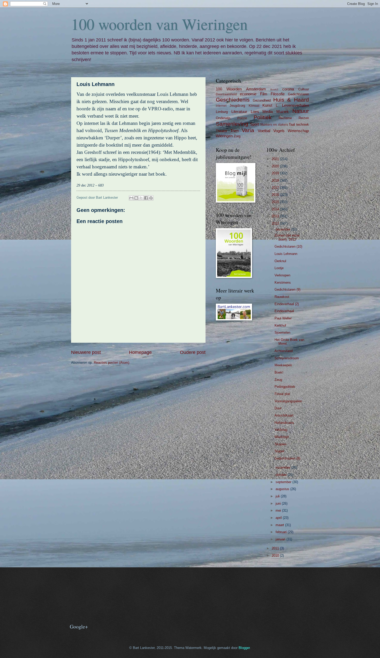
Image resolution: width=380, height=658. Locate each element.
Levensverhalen (295, 105)
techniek (302, 124)
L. (277, 106)
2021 (276, 159)
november (283, 467)
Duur (278, 408)
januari (281, 539)
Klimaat (254, 105)
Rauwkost (282, 297)
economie (248, 94)
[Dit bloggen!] (136, 198)
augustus (283, 489)
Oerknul (280, 261)
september (284, 482)
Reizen (304, 118)
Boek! (279, 372)
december (283, 229)
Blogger (244, 648)
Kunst (267, 105)
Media (267, 111)
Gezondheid (262, 100)
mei (279, 510)
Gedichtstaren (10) (288, 246)
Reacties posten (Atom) (111, 362)
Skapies (281, 444)
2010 (276, 555)
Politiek (263, 117)
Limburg (222, 112)
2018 (276, 180)
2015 (276, 202)
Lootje (279, 268)
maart (280, 525)
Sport (254, 124)
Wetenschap (298, 130)
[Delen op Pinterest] (151, 198)
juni (279, 503)
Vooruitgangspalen (288, 401)
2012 (276, 223)
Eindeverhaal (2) (287, 304)
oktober (282, 475)
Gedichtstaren (298, 94)
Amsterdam (256, 89)
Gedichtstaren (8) (287, 458)
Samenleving (232, 124)
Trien (234, 130)
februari (282, 532)
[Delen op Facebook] (146, 198)
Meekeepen (283, 365)
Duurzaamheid (226, 94)
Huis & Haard (291, 100)
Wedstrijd (281, 437)
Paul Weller (283, 318)
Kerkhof (280, 325)
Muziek (282, 111)
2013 (276, 216)
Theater (221, 131)
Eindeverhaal (284, 311)
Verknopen (282, 275)
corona (288, 89)
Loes (255, 111)
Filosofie (278, 94)
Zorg (237, 136)
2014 (276, 209)
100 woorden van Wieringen (159, 23)
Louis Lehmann (286, 254)
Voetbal (264, 130)
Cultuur (303, 89)
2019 (276, 173)
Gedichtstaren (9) (287, 289)
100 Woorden (229, 89)
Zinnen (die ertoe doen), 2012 (287, 237)
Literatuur (239, 111)
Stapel (279, 451)
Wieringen (224, 136)
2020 (276, 166)
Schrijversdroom (287, 358)
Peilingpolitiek (285, 387)
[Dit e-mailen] (131, 198)
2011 (276, 548)
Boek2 (274, 89)
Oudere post (193, 352)
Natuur (300, 111)
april (279, 518)
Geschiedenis (233, 100)
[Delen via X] (141, 198)
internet (221, 105)
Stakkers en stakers (274, 124)
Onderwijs (223, 118)
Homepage (140, 352)
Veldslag (281, 430)
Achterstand (284, 351)
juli (278, 496)
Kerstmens (283, 282)
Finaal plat (282, 394)
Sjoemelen (282, 332)
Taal (292, 124)
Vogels (279, 130)
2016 (276, 195)
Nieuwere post (86, 352)
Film (263, 94)
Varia (248, 130)
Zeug (278, 380)
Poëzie (242, 118)
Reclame (285, 118)
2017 (276, 188)
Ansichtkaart (284, 415)
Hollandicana (284, 423)
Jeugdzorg (237, 106)
